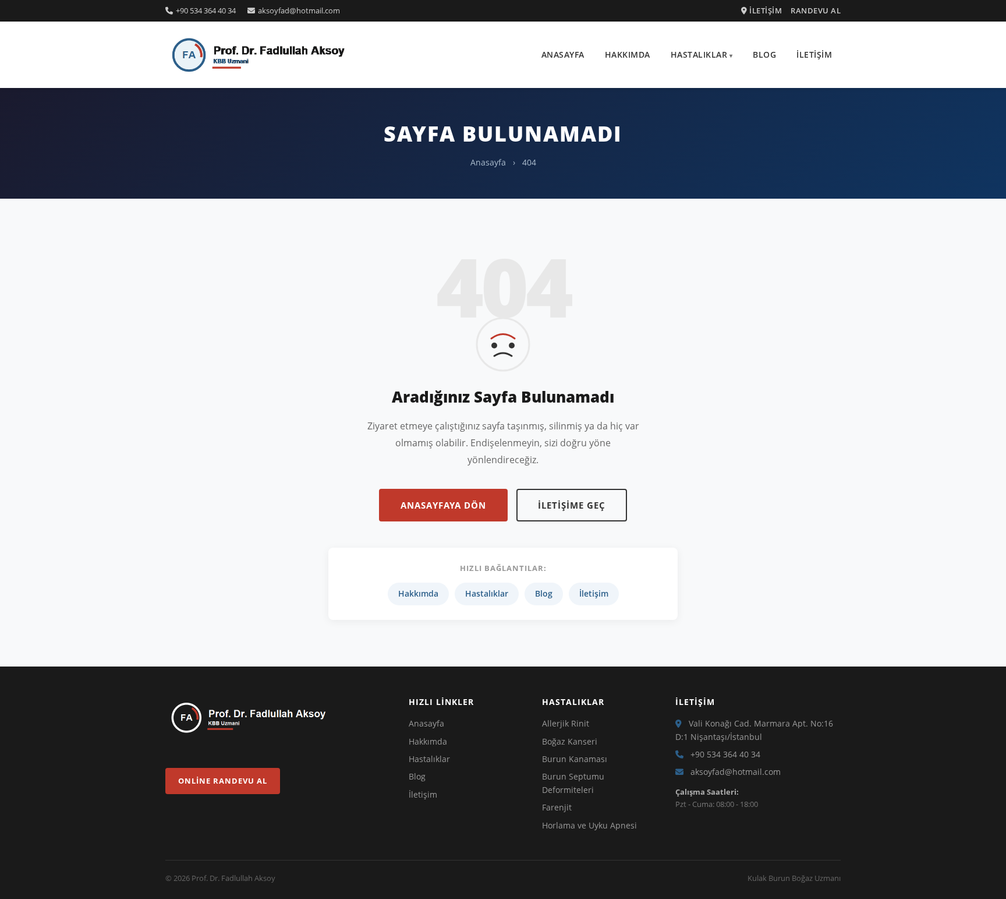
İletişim (814, 54)
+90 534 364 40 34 (206, 10)
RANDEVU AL (816, 10)
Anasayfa (563, 54)
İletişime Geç (571, 505)
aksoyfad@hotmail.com (299, 10)
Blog (764, 54)
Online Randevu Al (222, 780)
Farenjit (557, 807)
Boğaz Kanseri (569, 741)
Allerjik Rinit (565, 723)
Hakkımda (627, 54)
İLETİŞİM (765, 10)
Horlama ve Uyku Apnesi (589, 825)
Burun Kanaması (574, 758)
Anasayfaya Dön (443, 505)
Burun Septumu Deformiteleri (573, 783)
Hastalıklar (699, 54)
